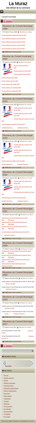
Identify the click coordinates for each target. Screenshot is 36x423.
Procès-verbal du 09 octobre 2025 (11, 84)
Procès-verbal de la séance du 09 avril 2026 (13, 42)
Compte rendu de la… (8, 127)
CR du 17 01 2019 (10, 283)
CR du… (7, 313)
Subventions (7, 398)
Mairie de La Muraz (27, 32)
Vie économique (8, 411)
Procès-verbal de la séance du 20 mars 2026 (13, 38)
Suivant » (9, 21)
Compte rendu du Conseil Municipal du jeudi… (14, 263)
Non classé (7, 393)
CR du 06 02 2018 (9, 308)
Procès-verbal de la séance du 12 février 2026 (14, 35)
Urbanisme (7, 404)
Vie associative (8, 406)
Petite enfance (8, 396)
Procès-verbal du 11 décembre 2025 (11, 91)
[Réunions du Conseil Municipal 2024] (8, 117)
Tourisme (6, 401)
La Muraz (18, 3)
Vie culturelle (7, 409)
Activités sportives (9, 378)
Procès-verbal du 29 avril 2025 (22, 74)
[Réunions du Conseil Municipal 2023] (8, 154)
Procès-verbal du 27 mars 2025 (22, 71)
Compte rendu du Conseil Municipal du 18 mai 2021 (15, 232)
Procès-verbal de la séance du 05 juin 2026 (13, 48)
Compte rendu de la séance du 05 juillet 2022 (14, 197)
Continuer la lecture (23, 127)
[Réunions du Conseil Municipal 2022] (8, 191)
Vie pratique (7, 414)
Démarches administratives (11, 388)
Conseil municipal (16, 52)
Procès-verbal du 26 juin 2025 (9, 77)
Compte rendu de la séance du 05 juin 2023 (13, 161)
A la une (6, 375)
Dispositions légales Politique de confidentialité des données (18, 421)
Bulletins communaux (9, 383)
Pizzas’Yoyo (8, 366)
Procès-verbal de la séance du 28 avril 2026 (13, 45)
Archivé (6, 380)
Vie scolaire (7, 417)
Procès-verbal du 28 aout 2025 (10, 81)
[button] (32, 363)
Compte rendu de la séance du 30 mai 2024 (13, 124)
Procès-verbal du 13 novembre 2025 (11, 87)
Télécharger (11, 220)
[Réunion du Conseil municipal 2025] (8, 75)
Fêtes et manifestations (10, 391)
